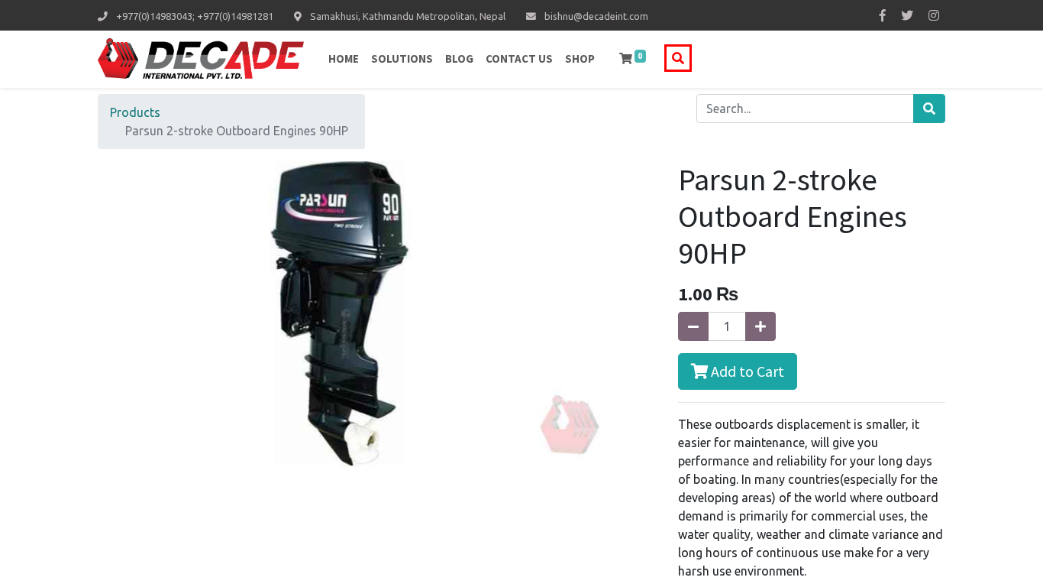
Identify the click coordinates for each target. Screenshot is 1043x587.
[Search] (929, 108)
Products (135, 112)
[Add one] (760, 326)
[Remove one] (693, 326)
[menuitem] (343, 59)
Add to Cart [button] (746, 371)
